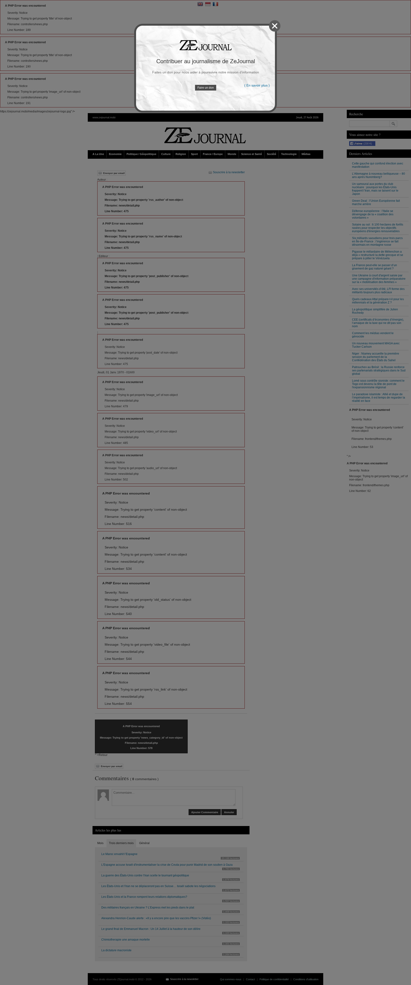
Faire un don (205, 87)
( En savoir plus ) (257, 85)
